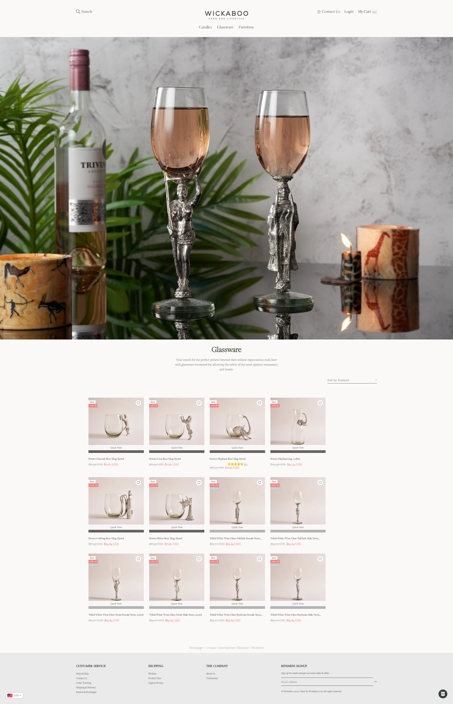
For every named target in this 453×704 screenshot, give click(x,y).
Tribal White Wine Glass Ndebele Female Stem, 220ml (235, 538)
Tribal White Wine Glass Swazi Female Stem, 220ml (115, 614)
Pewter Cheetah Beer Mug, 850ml (106, 459)
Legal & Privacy (155, 682)
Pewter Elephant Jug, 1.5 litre (285, 459)
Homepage (196, 648)
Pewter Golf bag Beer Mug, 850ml (106, 538)
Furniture (246, 27)
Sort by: (332, 380)
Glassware (225, 27)
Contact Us (330, 11)
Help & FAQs (82, 673)
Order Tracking (83, 682)
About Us (210, 673)
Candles (205, 27)
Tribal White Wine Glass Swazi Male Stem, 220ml (175, 614)
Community (212, 678)
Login (349, 11)
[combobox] (14, 695)
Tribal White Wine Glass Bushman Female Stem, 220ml (235, 615)
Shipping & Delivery (86, 687)
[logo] (226, 14)
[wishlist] (138, 402)
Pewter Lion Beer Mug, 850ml (165, 459)
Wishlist (152, 673)
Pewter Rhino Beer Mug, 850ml (165, 538)
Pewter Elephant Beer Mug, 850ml (228, 459)
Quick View (116, 447)
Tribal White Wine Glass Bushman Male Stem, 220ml (295, 615)
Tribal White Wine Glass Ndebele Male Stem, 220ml (294, 538)
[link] (116, 425)
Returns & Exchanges (86, 692)
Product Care (154, 678)
